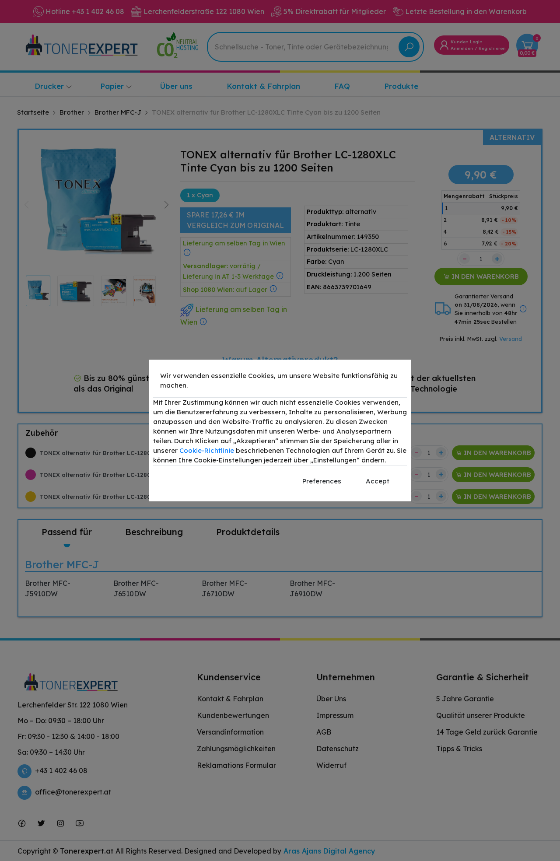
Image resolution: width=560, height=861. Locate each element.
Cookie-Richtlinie (206, 450)
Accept (377, 481)
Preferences (321, 481)
